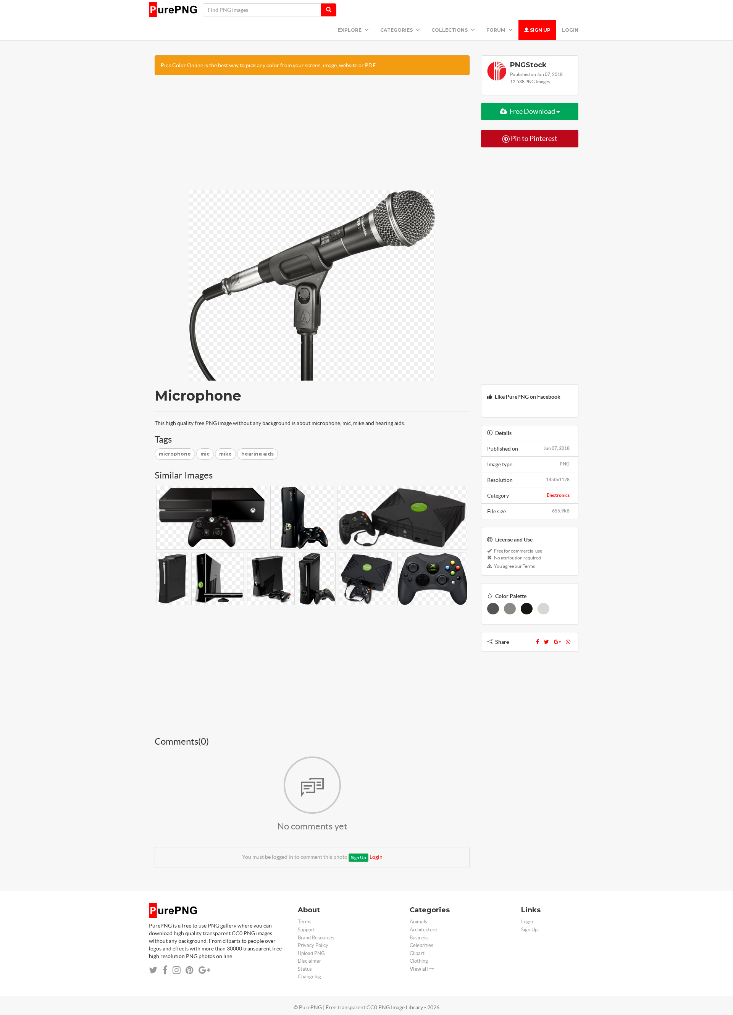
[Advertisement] (312, 136)
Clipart (417, 953)
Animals (418, 921)
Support (306, 930)
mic (205, 454)
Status (305, 969)
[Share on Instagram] (177, 970)
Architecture (423, 930)
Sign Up (540, 30)
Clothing (419, 961)
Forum (496, 30)
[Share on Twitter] (153, 970)
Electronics (558, 495)
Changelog (309, 976)
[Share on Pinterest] (190, 970)
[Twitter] (546, 642)
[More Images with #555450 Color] (493, 608)
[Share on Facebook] (165, 970)
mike (225, 454)
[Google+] (557, 642)
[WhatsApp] (568, 642)
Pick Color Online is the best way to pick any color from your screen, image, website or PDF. (268, 65)
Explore (350, 30)
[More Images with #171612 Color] (527, 608)
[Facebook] (537, 642)
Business (419, 938)
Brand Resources (316, 938)
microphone (175, 454)
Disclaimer (309, 961)
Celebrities (421, 945)
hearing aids (257, 454)
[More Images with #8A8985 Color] (510, 608)
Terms (305, 921)
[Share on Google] (204, 970)
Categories (397, 30)
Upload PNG (311, 953)
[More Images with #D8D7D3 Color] (543, 608)
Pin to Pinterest (533, 138)
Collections (450, 30)
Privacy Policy (313, 945)
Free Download (532, 111)
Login (570, 30)
